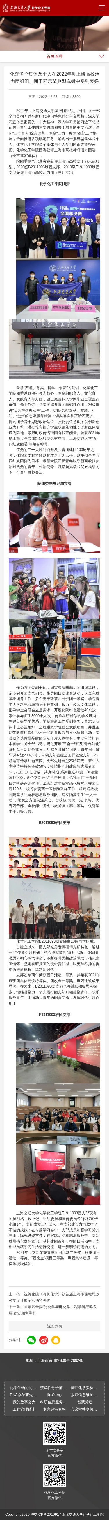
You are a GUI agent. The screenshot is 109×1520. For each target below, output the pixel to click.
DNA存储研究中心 (24, 1395)
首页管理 (55, 56)
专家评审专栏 (54, 1409)
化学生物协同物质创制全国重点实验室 (24, 1387)
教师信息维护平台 (85, 1395)
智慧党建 (84, 1402)
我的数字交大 (24, 1402)
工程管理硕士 (24, 1409)
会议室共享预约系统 (85, 1409)
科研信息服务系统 (54, 1402)
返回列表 (54, 1326)
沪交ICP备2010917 (46, 1514)
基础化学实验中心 (85, 1387)
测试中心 (54, 1395)
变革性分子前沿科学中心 (54, 1387)
